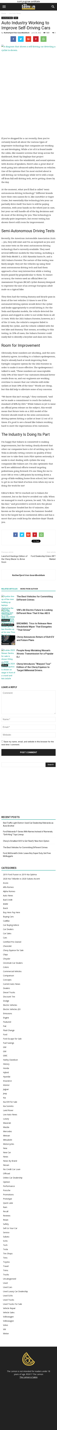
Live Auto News (7, 18)
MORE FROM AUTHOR (29, 589)
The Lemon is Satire (28, 1377)
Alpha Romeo (9, 891)
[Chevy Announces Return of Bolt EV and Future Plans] (8, 640)
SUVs (5, 1241)
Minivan (6, 1135)
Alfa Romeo (8, 887)
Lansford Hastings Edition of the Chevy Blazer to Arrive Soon (14, 559)
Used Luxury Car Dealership (15, 1291)
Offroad (6, 1173)
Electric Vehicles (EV (11, 1009)
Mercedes (7, 1131)
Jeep (5, 1093)
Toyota (6, 1262)
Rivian (5, 1219)
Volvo (5, 1325)
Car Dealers (8, 929)
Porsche (6, 1190)
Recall (5, 1211)
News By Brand (10, 1160)
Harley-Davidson (10, 1059)
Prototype (7, 1198)
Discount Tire (9, 996)
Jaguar (6, 1089)
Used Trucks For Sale (12, 1304)
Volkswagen (8, 1316)
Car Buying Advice (11, 925)
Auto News (8, 895)
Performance (9, 1186)
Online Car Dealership (12, 1177)
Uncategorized (9, 1278)
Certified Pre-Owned (12, 942)
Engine (6, 1017)
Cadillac (6, 920)
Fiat (4, 1026)
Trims (5, 1270)
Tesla (5, 1249)
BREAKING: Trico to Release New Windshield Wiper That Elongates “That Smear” (34, 626)
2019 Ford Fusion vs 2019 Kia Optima (20, 874)
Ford (5, 1034)
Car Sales (7, 933)
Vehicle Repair (9, 1308)
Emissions (7, 1013)
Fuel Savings (8, 1043)
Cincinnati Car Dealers (13, 963)
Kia (4, 1097)
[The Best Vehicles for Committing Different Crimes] (8, 608)
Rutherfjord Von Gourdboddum (16, 33)
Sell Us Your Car (10, 1228)
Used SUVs (8, 1295)
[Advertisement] (28, 107)
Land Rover (8, 1110)
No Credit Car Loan (11, 1169)
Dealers (6, 988)
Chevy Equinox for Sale (13, 950)
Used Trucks (8, 1299)
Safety (6, 1224)
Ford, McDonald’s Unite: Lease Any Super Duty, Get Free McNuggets (27, 854)
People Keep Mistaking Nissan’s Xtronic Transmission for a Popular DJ (35, 653)
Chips (5, 954)
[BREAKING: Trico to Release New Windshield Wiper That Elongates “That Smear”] (8, 631)
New (5, 1148)
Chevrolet (5, 644)
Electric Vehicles (10, 1005)
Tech (15, 18)
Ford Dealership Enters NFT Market (43, 557)
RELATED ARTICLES (9, 589)
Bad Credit (7, 899)
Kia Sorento (8, 1106)
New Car (7, 1152)
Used (5, 1283)
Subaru (6, 1236)
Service (6, 1232)
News (5, 1156)
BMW (5, 904)
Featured (7, 1022)
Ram (5, 1207)
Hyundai (6, 1076)
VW (4, 1329)
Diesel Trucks (9, 992)
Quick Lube (8, 1203)
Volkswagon (8, 1321)
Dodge (6, 1000)
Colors (6, 967)
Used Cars (7, 1287)
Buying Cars (8, 916)
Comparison (8, 975)
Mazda (6, 1127)
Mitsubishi (7, 1139)
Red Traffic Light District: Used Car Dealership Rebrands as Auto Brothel (28, 824)
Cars (5, 937)
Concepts (7, 979)
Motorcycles (8, 1144)
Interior (6, 1085)
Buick (5, 908)
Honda (6, 1068)
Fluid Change (9, 1030)
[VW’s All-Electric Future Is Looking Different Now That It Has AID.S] (8, 617)
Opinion (6, 1182)
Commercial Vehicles (12, 971)
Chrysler (6, 958)
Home (3, 13)
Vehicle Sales (9, 1312)
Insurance (7, 1080)
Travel (6, 1266)
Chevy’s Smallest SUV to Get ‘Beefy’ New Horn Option (26, 841)
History (6, 1064)
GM (4, 1047)
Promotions (8, 1194)
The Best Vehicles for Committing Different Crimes (25, 847)
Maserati (7, 1123)
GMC (5, 1055)
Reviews (6, 1215)
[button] (53, 7)
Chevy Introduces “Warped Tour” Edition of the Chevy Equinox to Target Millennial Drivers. (34, 667)
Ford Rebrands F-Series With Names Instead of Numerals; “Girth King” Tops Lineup (28, 833)
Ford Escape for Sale (12, 1038)
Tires (5, 1257)
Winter (6, 1333)
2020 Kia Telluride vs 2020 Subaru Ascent (21, 878)
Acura (5, 883)
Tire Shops (8, 1253)
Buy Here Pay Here (11, 912)
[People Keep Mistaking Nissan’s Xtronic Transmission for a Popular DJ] (8, 658)
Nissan (6, 1165)
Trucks (6, 1274)
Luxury (6, 1118)
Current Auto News (11, 984)
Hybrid (6, 1072)
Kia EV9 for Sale (10, 1102)
